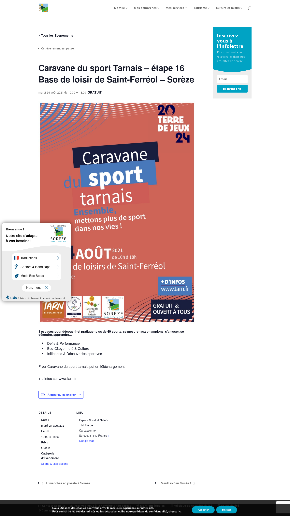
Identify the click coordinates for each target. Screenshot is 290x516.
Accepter (203, 510)
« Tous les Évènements (55, 35)
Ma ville (119, 8)
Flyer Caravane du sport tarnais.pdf (66, 366)
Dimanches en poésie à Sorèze (67, 483)
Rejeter (226, 510)
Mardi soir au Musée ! (176, 483)
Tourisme (200, 8)
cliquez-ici (174, 511)
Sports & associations (54, 464)
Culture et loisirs (228, 8)
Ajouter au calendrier (62, 395)
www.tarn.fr (68, 378)
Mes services (175, 8)
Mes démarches (145, 8)
